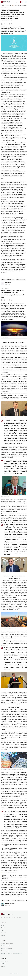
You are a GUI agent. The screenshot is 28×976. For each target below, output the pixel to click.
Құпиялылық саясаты (6, 945)
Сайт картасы (4, 961)
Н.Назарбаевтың (20, 279)
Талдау (2, 930)
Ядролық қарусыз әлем (7, 279)
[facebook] (9, 917)
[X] (12, 24)
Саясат (2, 927)
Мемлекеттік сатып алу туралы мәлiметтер (11, 953)
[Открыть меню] (26, 2)
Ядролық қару (5, 900)
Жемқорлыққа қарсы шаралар (8, 950)
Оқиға (2, 925)
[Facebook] (9, 24)
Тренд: (2, 5)
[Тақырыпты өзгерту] (21, 2)
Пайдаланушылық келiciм (7, 943)
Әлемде (3, 935)
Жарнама (3, 966)
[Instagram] (2, 24)
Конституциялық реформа (20, 5)
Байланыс (3, 963)
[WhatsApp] (4, 24)
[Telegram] (7, 24)
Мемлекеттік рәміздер (6, 948)
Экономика (3, 932)
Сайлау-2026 (8, 5)
